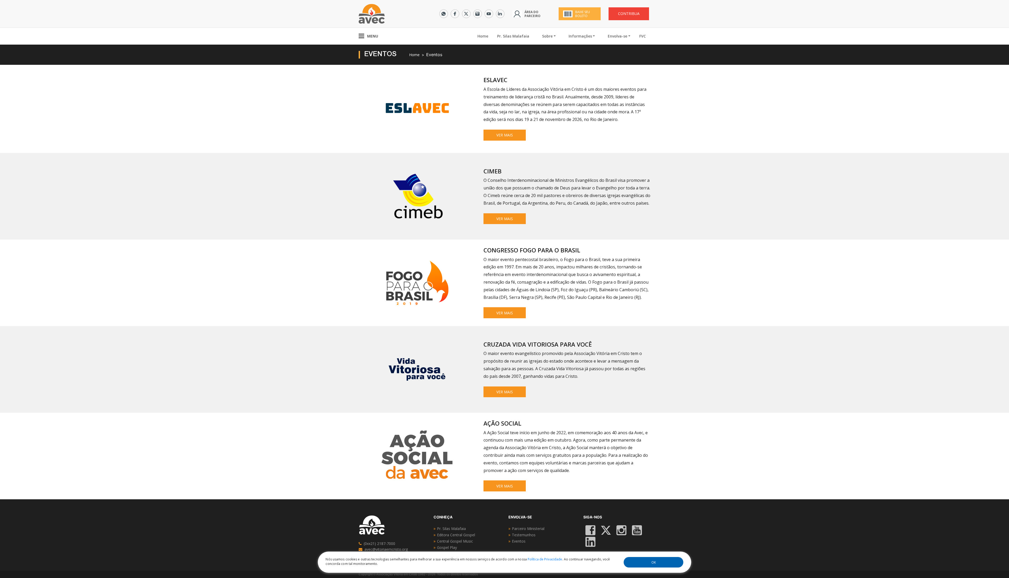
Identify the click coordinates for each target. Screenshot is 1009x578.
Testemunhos (524, 534)
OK (653, 562)
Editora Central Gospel (456, 534)
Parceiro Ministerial (528, 528)
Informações (580, 36)
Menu (372, 36)
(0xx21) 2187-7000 (379, 543)
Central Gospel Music (455, 541)
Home (485, 36)
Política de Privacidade (545, 559)
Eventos (519, 541)
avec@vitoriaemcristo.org (386, 549)
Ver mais (504, 134)
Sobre (547, 36)
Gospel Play (447, 547)
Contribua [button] (629, 13)
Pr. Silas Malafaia (513, 36)
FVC (642, 36)
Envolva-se (617, 36)
